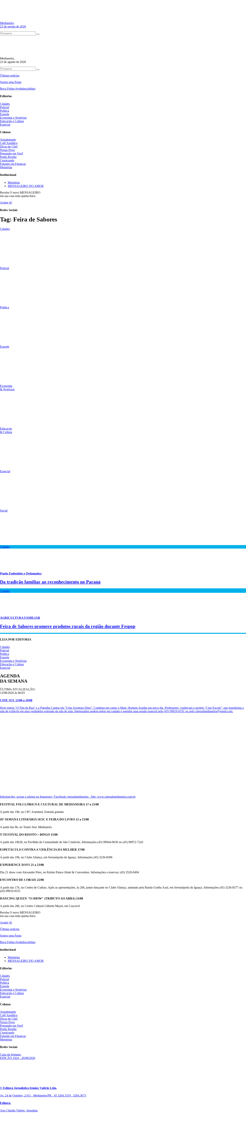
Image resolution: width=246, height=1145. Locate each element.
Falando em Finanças (13, 163)
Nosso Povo (7, 150)
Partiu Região (8, 157)
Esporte (4, 114)
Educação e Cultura (12, 121)
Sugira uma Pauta (10, 82)
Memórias (6, 167)
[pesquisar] (37, 34)
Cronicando (7, 160)
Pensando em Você (11, 153)
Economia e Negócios (13, 117)
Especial (5, 124)
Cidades (5, 103)
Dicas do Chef (8, 146)
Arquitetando (8, 139)
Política (4, 110)
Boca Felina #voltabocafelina (17, 88)
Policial (4, 107)
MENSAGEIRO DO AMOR (26, 186)
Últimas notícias (9, 75)
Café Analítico (8, 143)
